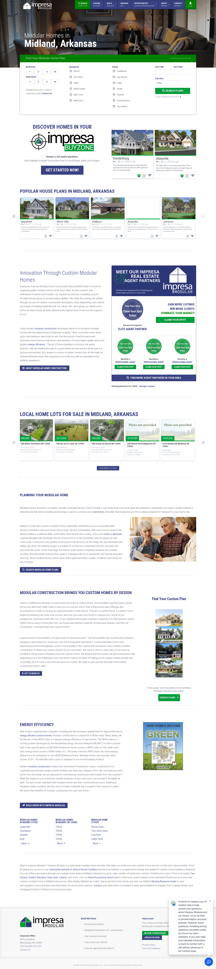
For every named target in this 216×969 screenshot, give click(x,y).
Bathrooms (31, 77)
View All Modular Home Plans (168, 97)
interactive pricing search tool (103, 877)
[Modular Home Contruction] (37, 6)
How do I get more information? (99, 948)
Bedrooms (30, 67)
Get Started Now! (62, 170)
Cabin (119, 83)
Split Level (78, 94)
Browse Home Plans (94, 924)
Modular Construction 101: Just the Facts (104, 930)
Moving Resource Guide (163, 881)
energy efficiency (36, 344)
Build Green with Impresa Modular (45, 805)
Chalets (32, 877)
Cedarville (25, 826)
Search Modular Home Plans (42, 569)
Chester (24, 834)
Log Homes (122, 77)
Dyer (22, 839)
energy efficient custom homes (36, 735)
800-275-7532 (35, 946)
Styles (115, 67)
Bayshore (26, 221)
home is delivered (113, 534)
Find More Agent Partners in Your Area (155, 377)
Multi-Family (79, 89)
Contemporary (123, 100)
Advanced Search (179, 58)
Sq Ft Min (159, 67)
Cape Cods (52, 877)
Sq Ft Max (178, 67)
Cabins (62, 877)
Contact (98, 885)
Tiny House (122, 106)
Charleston (25, 830)
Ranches (41, 877)
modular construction (46, 328)
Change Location (147, 386)
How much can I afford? (96, 942)
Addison (97, 221)
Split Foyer (78, 100)
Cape (76, 83)
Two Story (78, 77)
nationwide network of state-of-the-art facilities (73, 869)
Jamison (168, 221)
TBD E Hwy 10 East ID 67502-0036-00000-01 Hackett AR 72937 (33, 446)
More (24, 843)
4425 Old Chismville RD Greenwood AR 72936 (66, 444)
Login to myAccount (156, 933)
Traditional (121, 71)
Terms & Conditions (151, 948)
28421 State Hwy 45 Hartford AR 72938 (177, 444)
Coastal (120, 94)
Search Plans (174, 90)
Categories (74, 67)
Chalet (120, 89)
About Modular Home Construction (46, 368)
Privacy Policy (148, 945)
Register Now (153, 937)
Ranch (76, 71)
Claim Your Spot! (175, 319)
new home (98, 512)
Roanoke (133, 221)
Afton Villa (63, 221)
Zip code (159, 78)
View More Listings (108, 468)
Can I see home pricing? (96, 936)
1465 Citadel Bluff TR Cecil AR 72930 (140, 444)
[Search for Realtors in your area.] (154, 281)
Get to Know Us (32, 673)
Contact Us (25, 950)
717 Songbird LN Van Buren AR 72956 (105, 444)
